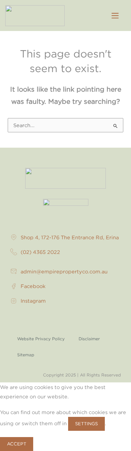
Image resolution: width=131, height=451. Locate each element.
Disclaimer (89, 338)
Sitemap (25, 354)
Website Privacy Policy (41, 338)
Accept (16, 443)
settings (86, 423)
